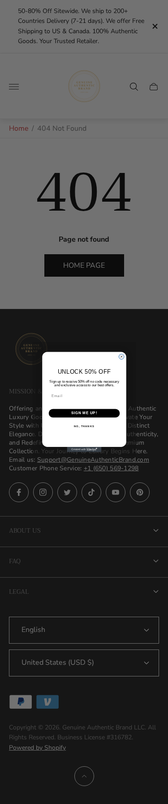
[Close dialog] (121, 356)
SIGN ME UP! (84, 413)
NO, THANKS (84, 426)
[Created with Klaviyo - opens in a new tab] (84, 449)
